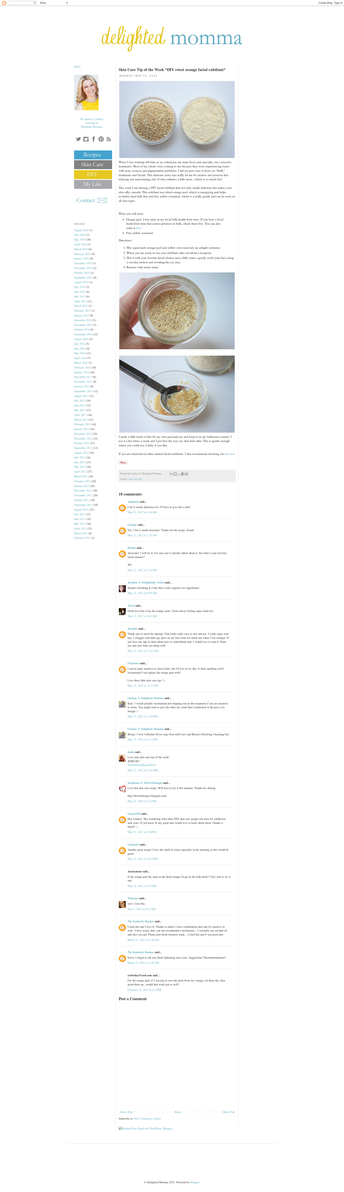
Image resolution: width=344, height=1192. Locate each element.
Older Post (229, 1112)
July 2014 (79, 344)
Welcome (133, 898)
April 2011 (80, 528)
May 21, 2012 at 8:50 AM (142, 593)
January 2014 (81, 372)
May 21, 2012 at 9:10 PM (142, 832)
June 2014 (79, 348)
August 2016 (81, 230)
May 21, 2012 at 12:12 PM (143, 739)
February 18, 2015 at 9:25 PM (144, 990)
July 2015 (79, 287)
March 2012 (81, 476)
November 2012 (83, 438)
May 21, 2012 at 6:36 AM (142, 512)
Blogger (194, 1182)
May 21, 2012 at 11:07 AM (143, 651)
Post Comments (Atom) (147, 1118)
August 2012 (81, 453)
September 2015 (83, 277)
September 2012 (83, 448)
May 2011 (79, 524)
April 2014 (80, 358)
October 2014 (81, 329)
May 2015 (79, 296)
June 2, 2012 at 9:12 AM (141, 909)
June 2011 (79, 519)
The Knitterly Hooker (141, 921)
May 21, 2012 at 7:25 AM (142, 535)
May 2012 (79, 467)
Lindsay (132, 525)
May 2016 (79, 239)
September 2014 (83, 334)
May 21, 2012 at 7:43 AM (142, 570)
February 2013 (82, 424)
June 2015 (79, 292)
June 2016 (79, 235)
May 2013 (79, 410)
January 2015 (81, 315)
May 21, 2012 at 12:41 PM (143, 770)
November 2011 (83, 495)
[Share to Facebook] (183, 474)
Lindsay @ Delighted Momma (146, 698)
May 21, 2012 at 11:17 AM (143, 685)
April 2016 (80, 244)
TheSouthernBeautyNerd (141, 765)
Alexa (131, 605)
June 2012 (79, 462)
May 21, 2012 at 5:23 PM (142, 801)
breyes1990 (134, 814)
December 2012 (83, 434)
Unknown (133, 663)
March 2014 (81, 363)
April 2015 (80, 301)
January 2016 (81, 258)
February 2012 (82, 481)
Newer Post (126, 1112)
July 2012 (79, 457)
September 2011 (83, 505)
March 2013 (81, 419)
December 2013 (83, 377)
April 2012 (80, 471)
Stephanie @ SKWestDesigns (145, 783)
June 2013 (79, 405)
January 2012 (81, 486)
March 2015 (81, 306)
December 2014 (83, 320)
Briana (132, 548)
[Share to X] (179, 474)
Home (177, 1112)
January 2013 (81, 429)
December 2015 (83, 263)
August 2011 (81, 509)
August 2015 (81, 282)
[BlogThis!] (175, 474)
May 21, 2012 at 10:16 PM (143, 859)
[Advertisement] (177, 1098)
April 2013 (80, 415)
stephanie (133, 501)
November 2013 (83, 381)
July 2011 (79, 514)
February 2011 (82, 538)
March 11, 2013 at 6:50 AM (143, 940)
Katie (131, 752)
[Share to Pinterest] (187, 474)
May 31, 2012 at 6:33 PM (142, 886)
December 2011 (83, 490)
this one (230, 454)
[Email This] (171, 474)
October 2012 (81, 443)
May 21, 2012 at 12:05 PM (143, 716)
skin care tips (135, 479)
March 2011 (81, 533)
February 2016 (82, 254)
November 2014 (83, 325)
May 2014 (79, 353)
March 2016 (81, 249)
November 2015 (83, 268)
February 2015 (82, 310)
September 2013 (83, 391)
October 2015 (81, 273)
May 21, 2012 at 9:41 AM (142, 616)
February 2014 (82, 367)
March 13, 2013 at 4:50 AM (143, 963)
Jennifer (133, 628)
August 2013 (81, 396)
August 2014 (81, 339)
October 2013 (81, 386)
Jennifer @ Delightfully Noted (146, 582)
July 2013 (79, 400)
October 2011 (81, 500)
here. (139, 228)
